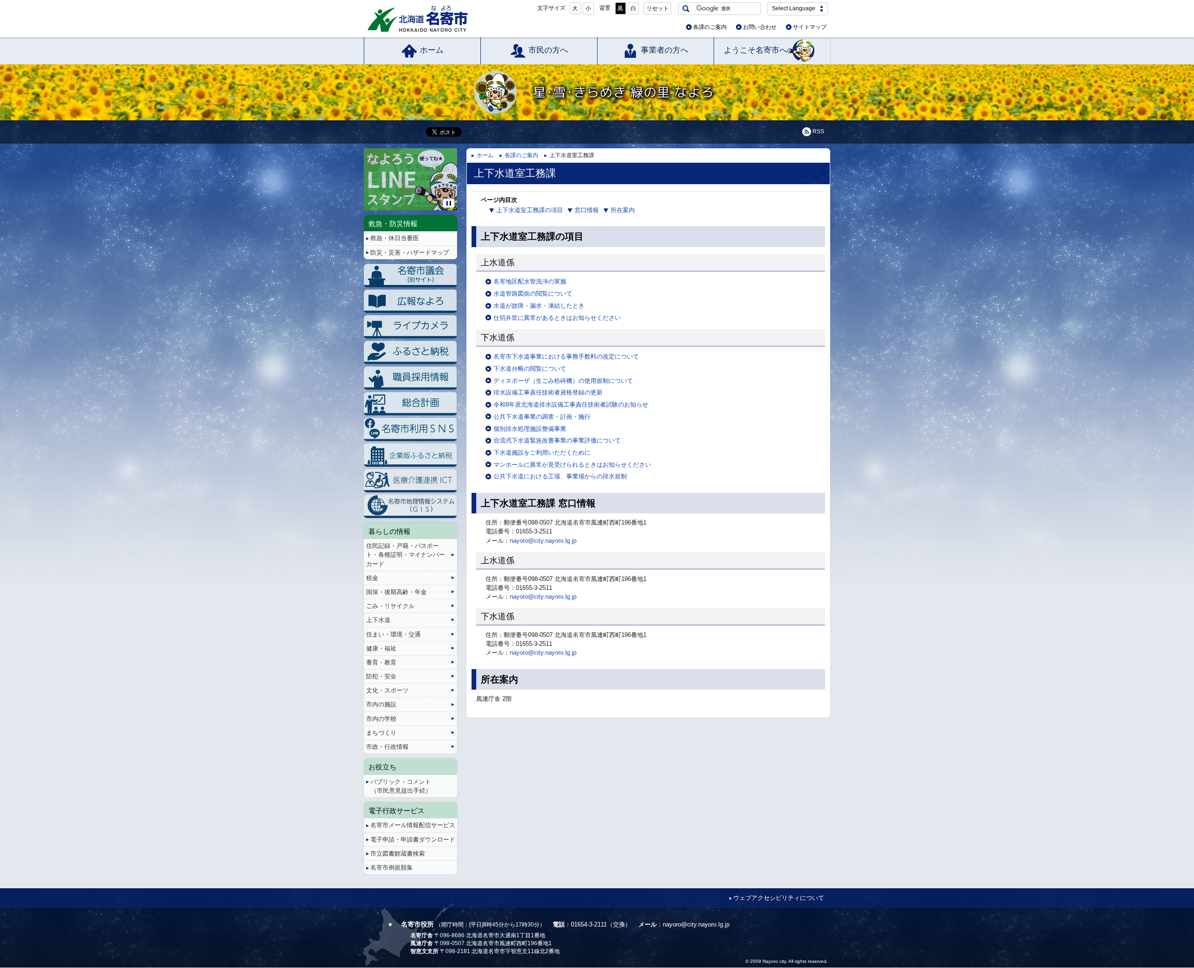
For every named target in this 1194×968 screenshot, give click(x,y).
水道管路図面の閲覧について (532, 293)
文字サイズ (551, 8)
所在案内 (623, 210)
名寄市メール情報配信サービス (412, 825)
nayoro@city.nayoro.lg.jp (543, 540)
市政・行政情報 (387, 746)
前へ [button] (365, 172)
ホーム (432, 50)
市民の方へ (548, 50)
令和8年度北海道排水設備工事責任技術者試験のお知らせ (570, 404)
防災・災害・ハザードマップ (409, 252)
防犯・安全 (381, 676)
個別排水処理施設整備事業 (529, 428)
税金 (372, 577)
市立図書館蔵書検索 (397, 853)
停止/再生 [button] (449, 203)
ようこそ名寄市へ (755, 50)
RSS (818, 131)
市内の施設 (381, 704)
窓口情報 (587, 210)
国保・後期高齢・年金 (396, 591)
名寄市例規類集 (391, 867)
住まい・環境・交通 (393, 634)
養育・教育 (381, 662)
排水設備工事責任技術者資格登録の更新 (548, 392)
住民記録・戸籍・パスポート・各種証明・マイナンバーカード (405, 554)
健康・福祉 (381, 648)
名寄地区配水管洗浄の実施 (529, 281)
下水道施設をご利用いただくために (541, 452)
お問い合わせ (760, 27)
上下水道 (378, 619)
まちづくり (381, 732)
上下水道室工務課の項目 (529, 210)
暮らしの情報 (389, 531)
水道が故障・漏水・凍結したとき (538, 305)
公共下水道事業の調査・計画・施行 (541, 416)
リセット (657, 8)
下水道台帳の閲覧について (529, 368)
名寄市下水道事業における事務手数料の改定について (566, 356)
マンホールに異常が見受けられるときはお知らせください (572, 464)
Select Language (793, 8)
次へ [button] (455, 172)
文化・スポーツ (387, 690)
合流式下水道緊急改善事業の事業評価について (557, 440)
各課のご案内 (710, 27)
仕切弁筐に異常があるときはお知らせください (557, 317)
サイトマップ (809, 27)
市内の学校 (381, 718)
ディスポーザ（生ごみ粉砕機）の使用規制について (563, 380)
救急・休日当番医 (394, 238)
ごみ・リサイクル (390, 605)
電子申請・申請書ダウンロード (412, 839)
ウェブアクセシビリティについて (778, 897)
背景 (605, 8)
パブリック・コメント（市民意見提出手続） (400, 786)
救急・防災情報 (392, 224)
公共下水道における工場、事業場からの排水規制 (560, 476)
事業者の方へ (664, 50)
